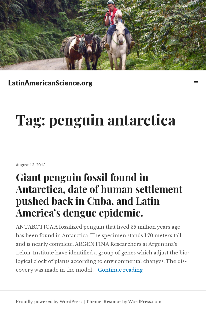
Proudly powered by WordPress (49, 301)
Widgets (196, 88)
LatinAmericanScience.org (50, 82)
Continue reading (120, 270)
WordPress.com (144, 301)
